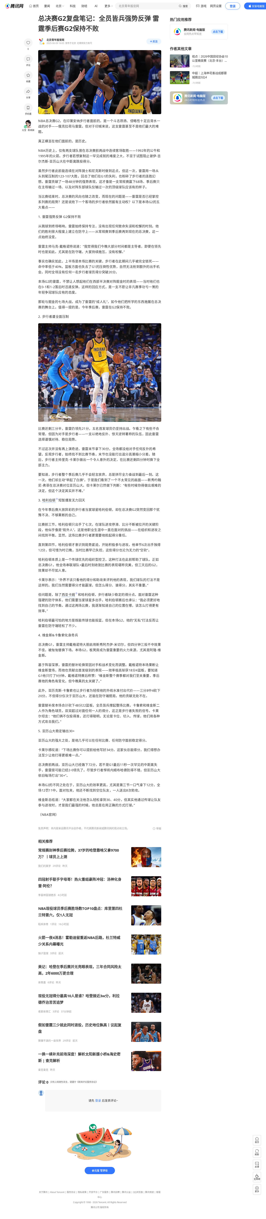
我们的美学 (44, 866)
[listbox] (99, 955)
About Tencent (57, 1192)
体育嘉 (42, 982)
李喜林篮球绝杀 (47, 895)
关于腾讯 (43, 1192)
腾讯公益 (126, 1192)
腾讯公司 (95, 1207)
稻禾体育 (43, 924)
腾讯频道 (149, 1192)
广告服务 (104, 1192)
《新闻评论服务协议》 (87, 1082)
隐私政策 (82, 1192)
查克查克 (43, 1070)
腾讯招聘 (115, 1192)
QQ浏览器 (138, 1192)
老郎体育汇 (44, 1011)
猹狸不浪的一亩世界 (49, 1040)
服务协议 (71, 1192)
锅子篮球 (43, 953)
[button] (218, 31)
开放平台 (93, 1192)
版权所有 (104, 1207)
